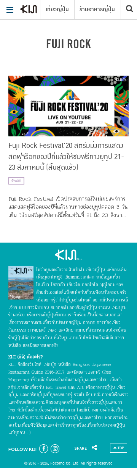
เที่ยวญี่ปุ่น (57, 9)
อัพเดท (16, 180)
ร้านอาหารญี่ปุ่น (97, 9)
